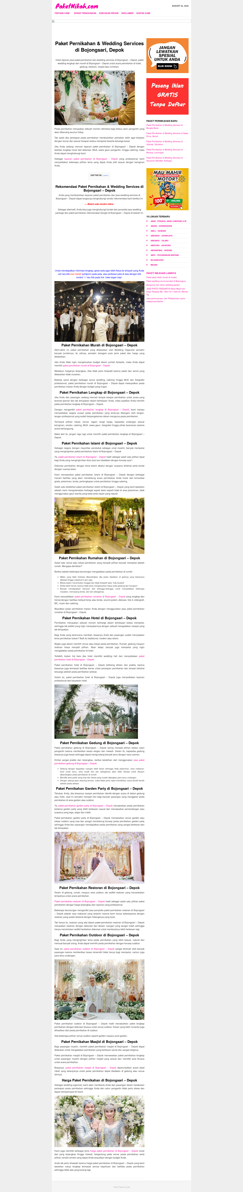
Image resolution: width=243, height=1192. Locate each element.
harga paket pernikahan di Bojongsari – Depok (114, 1150)
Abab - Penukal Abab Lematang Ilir (168, 221)
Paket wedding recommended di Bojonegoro (166, 281)
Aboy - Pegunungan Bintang (165, 255)
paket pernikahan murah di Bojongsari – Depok (86, 365)
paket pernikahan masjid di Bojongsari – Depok (91, 1067)
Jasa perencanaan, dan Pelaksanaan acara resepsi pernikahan (165, 300)
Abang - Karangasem (161, 226)
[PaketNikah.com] (76, 5)
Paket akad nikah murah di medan (161, 277)
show (105, 175)
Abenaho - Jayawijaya (161, 235)
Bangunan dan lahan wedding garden (163, 284)
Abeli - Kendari (158, 231)
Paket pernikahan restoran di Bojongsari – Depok (79, 901)
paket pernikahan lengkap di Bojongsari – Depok (102, 409)
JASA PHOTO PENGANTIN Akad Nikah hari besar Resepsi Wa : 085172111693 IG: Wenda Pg (167, 291)
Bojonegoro (157, 260)
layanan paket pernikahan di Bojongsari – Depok (91, 158)
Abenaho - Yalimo (159, 240)
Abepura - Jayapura (161, 245)
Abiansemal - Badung (161, 250)
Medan (154, 264)
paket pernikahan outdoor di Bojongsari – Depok (89, 948)
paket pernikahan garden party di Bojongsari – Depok (85, 805)
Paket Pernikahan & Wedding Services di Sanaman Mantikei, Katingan (164, 159)
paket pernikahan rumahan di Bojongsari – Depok (100, 596)
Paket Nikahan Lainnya (161, 273)
